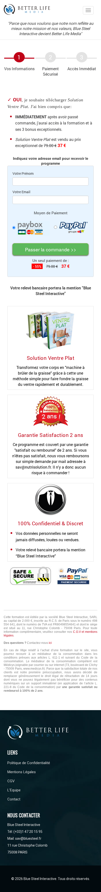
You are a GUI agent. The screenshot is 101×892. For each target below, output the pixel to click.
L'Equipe (14, 790)
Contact (13, 799)
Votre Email (21, 191)
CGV (11, 781)
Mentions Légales (21, 772)
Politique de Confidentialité (28, 763)
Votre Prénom (23, 173)
